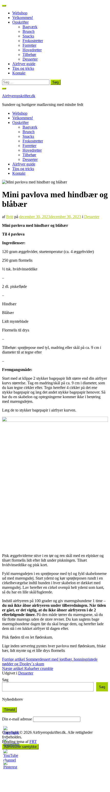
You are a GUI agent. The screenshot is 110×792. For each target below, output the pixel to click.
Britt (9, 216)
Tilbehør (29, 54)
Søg (5, 680)
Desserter (30, 59)
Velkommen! (22, 17)
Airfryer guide (23, 64)
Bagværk (30, 27)
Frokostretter (33, 40)
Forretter (29, 45)
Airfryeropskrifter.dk (18, 96)
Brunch (29, 31)
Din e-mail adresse (17, 719)
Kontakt (18, 73)
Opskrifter (20, 22)
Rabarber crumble (27, 668)
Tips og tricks (23, 68)
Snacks (28, 36)
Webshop (19, 13)
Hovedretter (32, 50)
